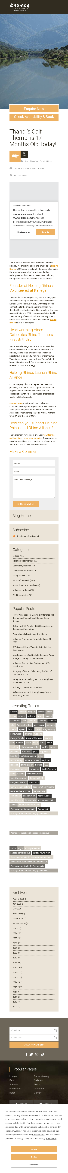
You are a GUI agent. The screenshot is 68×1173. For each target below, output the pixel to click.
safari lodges (16, 800)
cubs (49, 742)
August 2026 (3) (20, 899)
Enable (45, 232)
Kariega (19, 742)
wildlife (20, 773)
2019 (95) (17, 958)
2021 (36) (17, 948)
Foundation (15, 1088)
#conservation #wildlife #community (27, 866)
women (53, 747)
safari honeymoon (18, 778)
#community (43, 809)
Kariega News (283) (22, 575)
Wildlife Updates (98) (22, 595)
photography (27, 765)
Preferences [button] (51, 1138)
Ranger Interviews (18, 782)
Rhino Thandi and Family (35, 161)
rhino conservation (46, 800)
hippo (50, 712)
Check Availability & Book (34, 117)
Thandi (41, 168)
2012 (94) (17, 992)
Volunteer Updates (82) (23, 590)
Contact (38, 1092)
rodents (31, 716)
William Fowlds (24, 725)
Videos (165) (18, 556)
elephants (45, 760)
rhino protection (32, 848)
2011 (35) (17, 997)
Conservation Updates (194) (25, 570)
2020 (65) (17, 953)
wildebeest (15, 720)
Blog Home (22, 516)
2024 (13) (17, 933)
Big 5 (20, 848)
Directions (39, 1088)
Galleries (38, 1080)
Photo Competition (19, 769)
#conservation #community (22, 809)
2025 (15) (17, 928)
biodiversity (30, 800)
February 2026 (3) (20, 923)
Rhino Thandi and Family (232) (26, 585)
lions (12, 773)
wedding (38, 734)
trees (38, 729)
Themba (42, 720)
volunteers (34, 782)
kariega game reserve (20, 853)
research (14, 765)
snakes (21, 716)
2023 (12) (17, 938)
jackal (40, 716)
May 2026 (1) (18, 909)
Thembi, (17, 168)
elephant (14, 747)
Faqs (12, 1080)
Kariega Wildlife (37, 778)
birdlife (13, 756)
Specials (13, 1084)
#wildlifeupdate (49, 769)
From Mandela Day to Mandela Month (30, 634)
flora (42, 742)
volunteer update (34, 773)
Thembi (28, 734)
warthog (48, 738)
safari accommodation (29, 804)
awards (32, 720)
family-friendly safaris (20, 787)
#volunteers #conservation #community (28, 861)
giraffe (45, 747)
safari (13, 848)
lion (12, 742)
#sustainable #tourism (20, 791)
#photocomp (16, 760)
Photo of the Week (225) (24, 580)
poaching (14, 751)
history (13, 712)
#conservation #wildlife (43, 787)
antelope (52, 720)
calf (25, 720)
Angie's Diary (49, 729)
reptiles (22, 729)
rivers (28, 742)
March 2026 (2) (19, 918)
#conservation (44, 796)
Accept (34, 1149)
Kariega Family (17, 738)
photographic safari (30, 747)
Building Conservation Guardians (27, 687)
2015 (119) (17, 977)
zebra (40, 756)
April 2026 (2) (19, 913)
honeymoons (16, 734)
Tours (37, 1084)
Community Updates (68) (24, 566)
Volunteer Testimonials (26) (25, 561)
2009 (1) (16, 1007)
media (13, 729)
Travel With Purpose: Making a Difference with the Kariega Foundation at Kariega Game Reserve (33, 618)
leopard (31, 712)
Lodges (13, 1076)
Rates (12, 1092)
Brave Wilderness (34, 738)
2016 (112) (17, 972)
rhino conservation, (29, 168)
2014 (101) (17, 982)
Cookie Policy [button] (38, 1134)
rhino (35, 742)
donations (34, 769)
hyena (13, 716)
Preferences (34, 1165)
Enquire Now (34, 109)
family (31, 729)
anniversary (39, 725)
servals (48, 716)
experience (45, 751)
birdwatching (40, 791)
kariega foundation (41, 853)
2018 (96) (17, 962)
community (15, 796)
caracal (41, 712)
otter (12, 725)
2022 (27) (17, 943)
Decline (34, 1157)
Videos (49, 161)
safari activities (32, 760)
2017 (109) (17, 967)
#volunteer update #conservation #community (31, 857)
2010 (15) (17, 1002)
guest (35, 751)
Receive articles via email (28, 536)
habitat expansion (27, 756)
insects (22, 712)
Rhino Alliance (15, 403)
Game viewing (41, 1076)
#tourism (26, 751)
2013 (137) (17, 987)
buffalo (38, 765)
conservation (29, 796)
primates (50, 725)
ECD (46, 765)
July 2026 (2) (18, 904)
